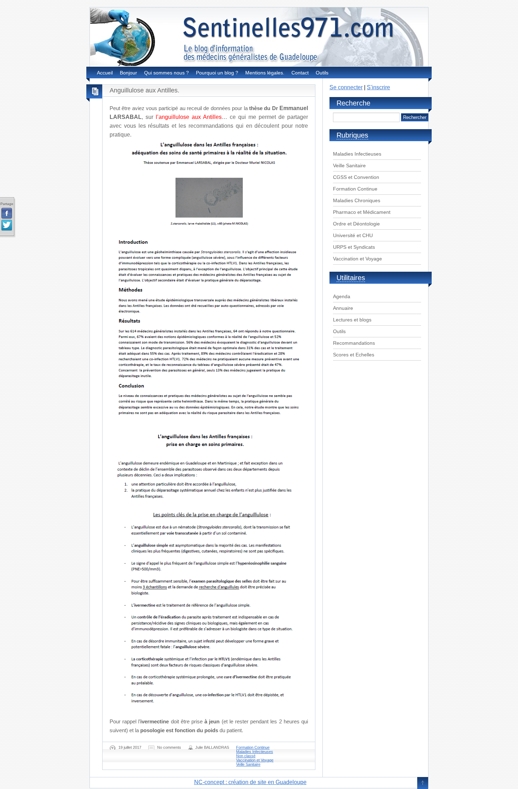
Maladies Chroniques (356, 200)
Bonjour (128, 73)
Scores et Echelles (353, 354)
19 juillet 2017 (129, 747)
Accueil (105, 73)
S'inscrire (378, 87)
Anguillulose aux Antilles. (144, 90)
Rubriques (352, 135)
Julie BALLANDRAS (212, 747)
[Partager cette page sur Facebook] (7, 213)
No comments (169, 747)
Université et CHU (353, 235)
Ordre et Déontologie (356, 224)
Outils (322, 73)
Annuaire (343, 308)
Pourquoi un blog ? (217, 73)
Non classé (245, 756)
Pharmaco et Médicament (361, 212)
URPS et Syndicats (354, 247)
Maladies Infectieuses (254, 751)
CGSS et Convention (356, 177)
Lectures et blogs (352, 320)
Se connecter (346, 87)
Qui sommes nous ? (166, 73)
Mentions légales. (264, 73)
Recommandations (354, 343)
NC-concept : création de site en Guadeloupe (250, 782)
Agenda (341, 296)
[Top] (422, 783)
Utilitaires (351, 278)
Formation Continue (253, 747)
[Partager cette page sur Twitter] (7, 225)
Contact (300, 73)
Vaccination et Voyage (254, 760)
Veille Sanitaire (248, 764)
